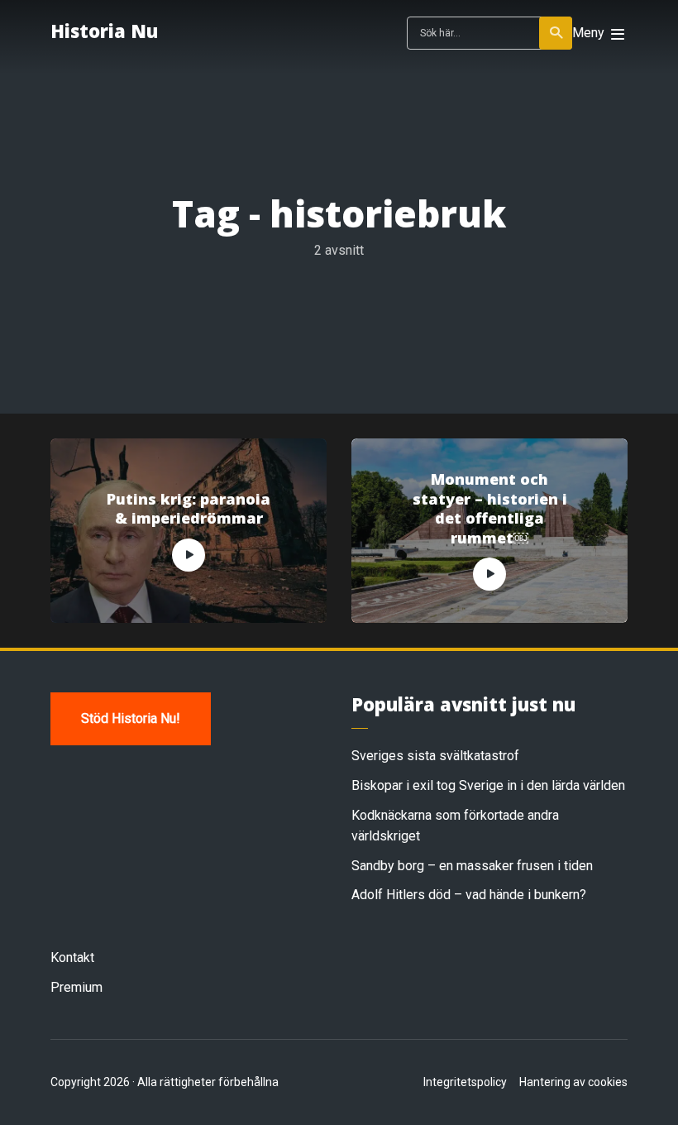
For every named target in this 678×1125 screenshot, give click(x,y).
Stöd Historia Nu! (130, 718)
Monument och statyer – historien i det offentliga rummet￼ (490, 508)
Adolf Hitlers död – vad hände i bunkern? (468, 894)
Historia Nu (104, 30)
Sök (555, 33)
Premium (76, 987)
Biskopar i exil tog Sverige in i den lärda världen (488, 785)
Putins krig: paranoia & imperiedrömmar (188, 509)
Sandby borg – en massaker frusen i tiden (472, 866)
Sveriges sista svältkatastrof (435, 756)
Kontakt (72, 957)
